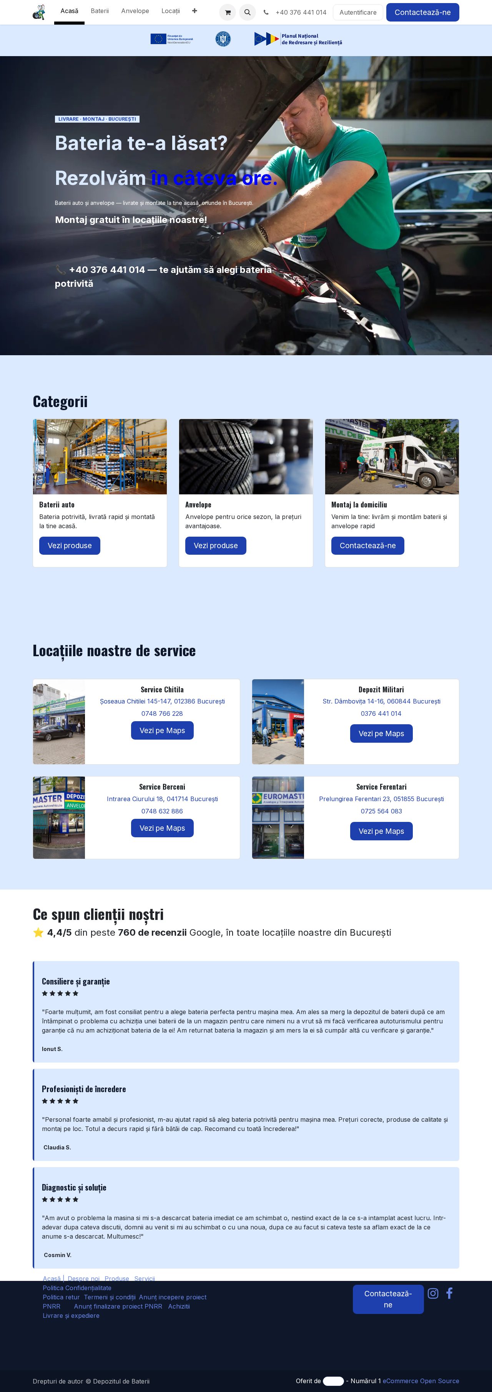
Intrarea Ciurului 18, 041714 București (162, 799)
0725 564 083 (381, 811)
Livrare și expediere (71, 1315)
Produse (117, 1278)
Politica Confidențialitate (77, 1288)
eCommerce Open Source (421, 1381)
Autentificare (358, 12)
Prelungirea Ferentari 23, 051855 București (381, 799)
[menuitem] (69, 12)
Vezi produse (70, 545)
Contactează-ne (423, 12)
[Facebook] (449, 1293)
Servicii (144, 1278)
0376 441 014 (381, 713)
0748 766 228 (162, 713)
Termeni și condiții (110, 1297)
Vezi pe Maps (162, 730)
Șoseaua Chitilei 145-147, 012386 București (162, 701)
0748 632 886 (162, 811)
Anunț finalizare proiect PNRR (121, 1306)
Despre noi (84, 1278)
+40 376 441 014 (299, 12)
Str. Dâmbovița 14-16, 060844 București (381, 701)
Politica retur (61, 1297)
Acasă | (54, 1278)
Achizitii (179, 1306)
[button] (247, 12)
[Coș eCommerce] (227, 12)
